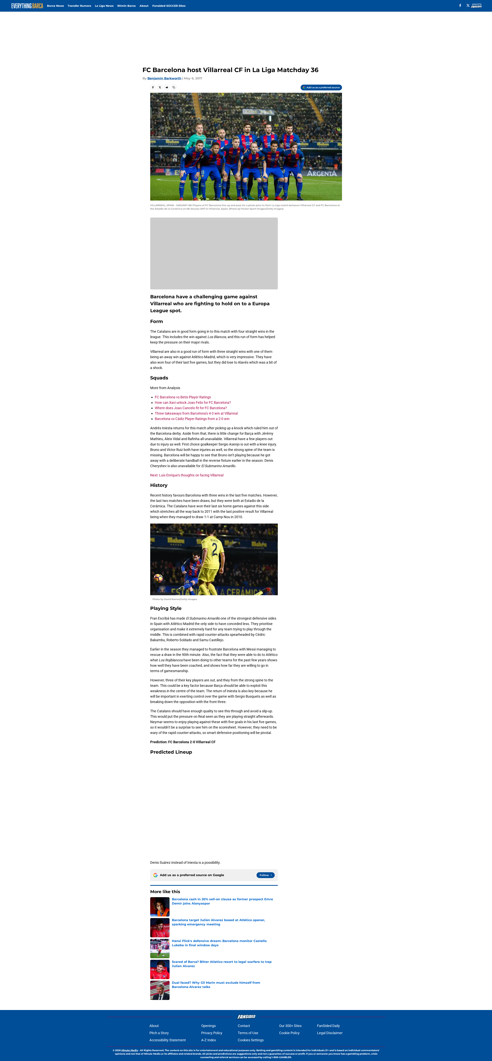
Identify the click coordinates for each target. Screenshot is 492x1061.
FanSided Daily (328, 1026)
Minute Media (129, 1050)
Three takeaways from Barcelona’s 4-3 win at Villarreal (196, 413)
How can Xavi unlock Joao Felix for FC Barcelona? (193, 402)
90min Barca (126, 6)
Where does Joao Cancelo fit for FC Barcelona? (191, 408)
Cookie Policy (289, 1033)
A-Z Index (208, 1040)
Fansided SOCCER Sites (168, 6)
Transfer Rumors (79, 6)
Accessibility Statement (167, 1040)
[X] (468, 5)
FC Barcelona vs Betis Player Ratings (183, 397)
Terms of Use (248, 1033)
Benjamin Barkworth (164, 78)
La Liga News (104, 6)
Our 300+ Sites (290, 1026)
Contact (244, 1026)
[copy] (174, 87)
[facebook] (460, 5)
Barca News (55, 6)
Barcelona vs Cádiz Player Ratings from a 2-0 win (192, 419)
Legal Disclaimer (330, 1033)
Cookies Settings (251, 1040)
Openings (208, 1026)
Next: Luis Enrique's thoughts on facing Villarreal (186, 475)
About (144, 6)
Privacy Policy (211, 1033)
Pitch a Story (159, 1033)
